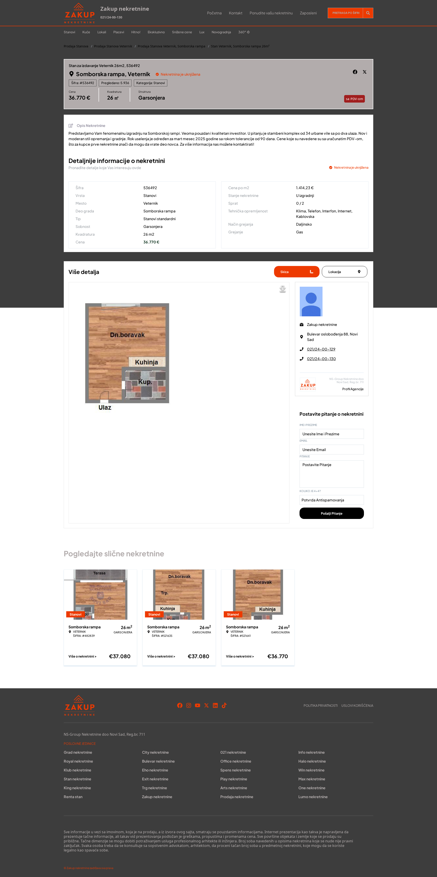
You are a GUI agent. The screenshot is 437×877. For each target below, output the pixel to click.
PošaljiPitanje (332, 513)
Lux (201, 32)
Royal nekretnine (78, 761)
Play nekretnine (233, 778)
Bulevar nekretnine (158, 761)
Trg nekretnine (154, 787)
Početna (214, 12)
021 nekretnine (233, 752)
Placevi (118, 32)
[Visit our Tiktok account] (224, 705)
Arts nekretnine (233, 787)
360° (242, 32)
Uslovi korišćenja (357, 705)
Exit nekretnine (155, 778)
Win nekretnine (311, 770)
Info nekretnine (311, 752)
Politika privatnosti (321, 705)
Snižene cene (182, 32)
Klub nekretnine (77, 770)
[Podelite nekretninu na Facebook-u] (356, 72)
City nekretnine (155, 752)
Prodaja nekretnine (236, 796)
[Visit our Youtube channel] (197, 705)
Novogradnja (221, 32)
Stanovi (69, 32)
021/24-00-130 (111, 17)
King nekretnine (77, 787)
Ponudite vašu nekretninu (271, 12)
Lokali (101, 32)
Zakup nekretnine (157, 796)
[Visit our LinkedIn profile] (215, 705)
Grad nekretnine (78, 752)
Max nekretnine (311, 778)
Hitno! (135, 32)
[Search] (368, 13)
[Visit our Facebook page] (180, 705)
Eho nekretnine (155, 770)
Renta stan (73, 796)
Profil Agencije (353, 389)
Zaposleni (308, 12)
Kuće (86, 32)
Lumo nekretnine (313, 796)
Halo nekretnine (312, 761)
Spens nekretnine (235, 770)
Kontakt (235, 12)
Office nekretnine (235, 761)
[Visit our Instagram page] (188, 705)
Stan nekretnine (77, 778)
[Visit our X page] (206, 705)
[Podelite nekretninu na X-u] (365, 72)
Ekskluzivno (156, 32)
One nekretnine (311, 787)
